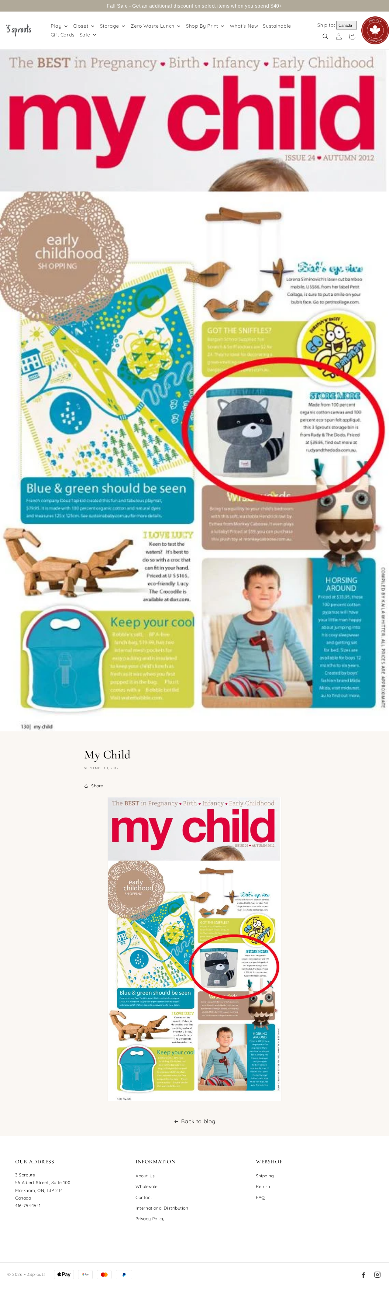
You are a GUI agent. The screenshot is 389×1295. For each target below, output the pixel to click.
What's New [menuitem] (244, 26)
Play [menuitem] (56, 26)
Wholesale (146, 1186)
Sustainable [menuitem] (277, 26)
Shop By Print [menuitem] (202, 26)
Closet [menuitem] (80, 26)
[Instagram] (377, 1274)
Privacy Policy (150, 1218)
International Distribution (162, 1208)
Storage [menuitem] (109, 26)
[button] (325, 36)
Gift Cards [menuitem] (63, 35)
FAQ (260, 1197)
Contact (144, 1197)
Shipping (265, 1176)
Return (263, 1186)
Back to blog (198, 1121)
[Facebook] (363, 1274)
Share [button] (97, 786)
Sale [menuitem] (85, 35)
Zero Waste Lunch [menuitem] (152, 26)
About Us (145, 1176)
